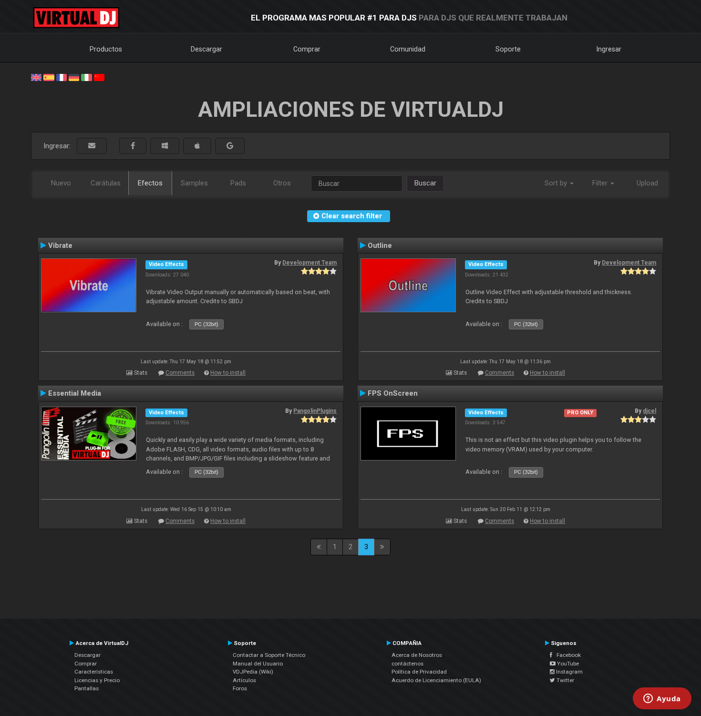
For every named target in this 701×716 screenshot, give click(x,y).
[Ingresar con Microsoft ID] (164, 146)
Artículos (244, 680)
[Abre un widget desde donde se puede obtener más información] (662, 699)
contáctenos (407, 663)
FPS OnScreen (393, 393)
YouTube (567, 663)
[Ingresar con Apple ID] (197, 146)
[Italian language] (86, 76)
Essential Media (74, 393)
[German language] (74, 76)
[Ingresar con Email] (92, 146)
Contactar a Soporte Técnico (269, 655)
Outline (380, 245)
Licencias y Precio (97, 680)
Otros (282, 183)
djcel (649, 411)
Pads (238, 183)
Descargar (206, 49)
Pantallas (86, 688)
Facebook (566, 655)
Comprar (306, 49)
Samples (194, 183)
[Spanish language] (48, 76)
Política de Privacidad (419, 671)
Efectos (150, 183)
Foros (240, 688)
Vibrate (60, 245)
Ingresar (609, 49)
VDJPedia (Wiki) (253, 671)
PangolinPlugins (315, 411)
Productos (106, 49)
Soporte (508, 49)
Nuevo (61, 183)
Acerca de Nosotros (417, 655)
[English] (36, 76)
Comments (180, 372)
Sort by (557, 183)
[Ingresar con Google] (230, 146)
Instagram (569, 671)
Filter (600, 183)
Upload (647, 183)
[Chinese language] (99, 76)
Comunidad (407, 49)
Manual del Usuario (258, 663)
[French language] (61, 76)
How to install (228, 372)
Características (93, 671)
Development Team (309, 262)
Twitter (564, 680)
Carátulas (106, 183)
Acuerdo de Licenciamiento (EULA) (436, 680)
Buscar (425, 183)
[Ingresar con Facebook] (132, 146)
